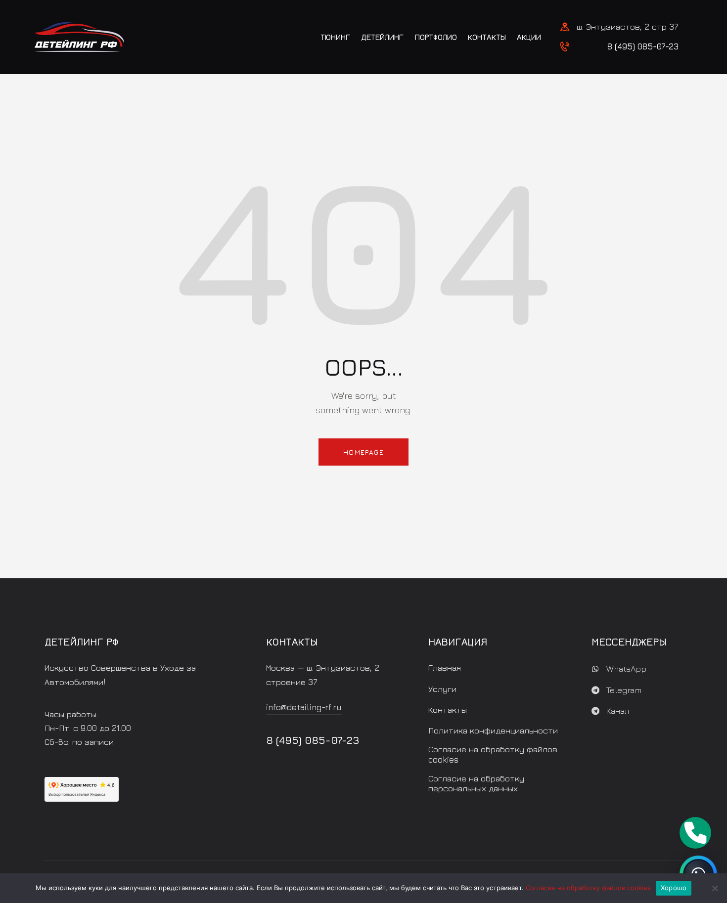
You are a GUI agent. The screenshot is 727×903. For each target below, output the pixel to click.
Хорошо (674, 888)
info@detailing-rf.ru (304, 707)
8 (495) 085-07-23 (643, 46)
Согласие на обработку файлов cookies (588, 888)
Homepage (363, 452)
